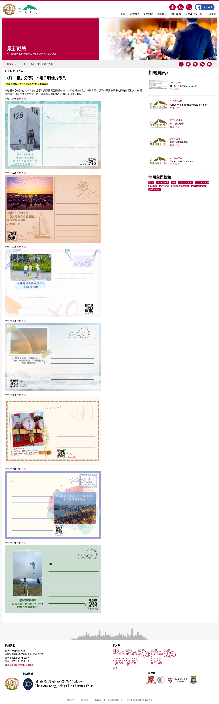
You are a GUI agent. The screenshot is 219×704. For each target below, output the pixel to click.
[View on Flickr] (144, 657)
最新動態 (148, 14)
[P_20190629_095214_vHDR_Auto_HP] (132, 665)
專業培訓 (162, 14)
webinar (164, 186)
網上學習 (176, 14)
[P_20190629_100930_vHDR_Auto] (157, 663)
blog (151, 182)
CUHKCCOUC (198, 186)
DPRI (28, 9)
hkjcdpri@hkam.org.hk (23, 665)
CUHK (151, 680)
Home (10, 64)
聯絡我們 (70, 700)
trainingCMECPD (179, 186)
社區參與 (211, 14)
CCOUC (161, 680)
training (152, 186)
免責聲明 (97, 700)
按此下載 (21, 99)
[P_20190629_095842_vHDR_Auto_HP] (119, 665)
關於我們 (134, 14)
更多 (115, 668)
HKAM (9, 9)
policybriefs (154, 189)
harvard (178, 680)
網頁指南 (84, 700)
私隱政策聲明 (113, 700)
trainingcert (162, 182)
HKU (193, 680)
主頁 (122, 14)
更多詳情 (174, 89)
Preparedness (202, 182)
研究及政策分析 (193, 14)
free (173, 182)
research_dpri (185, 182)
